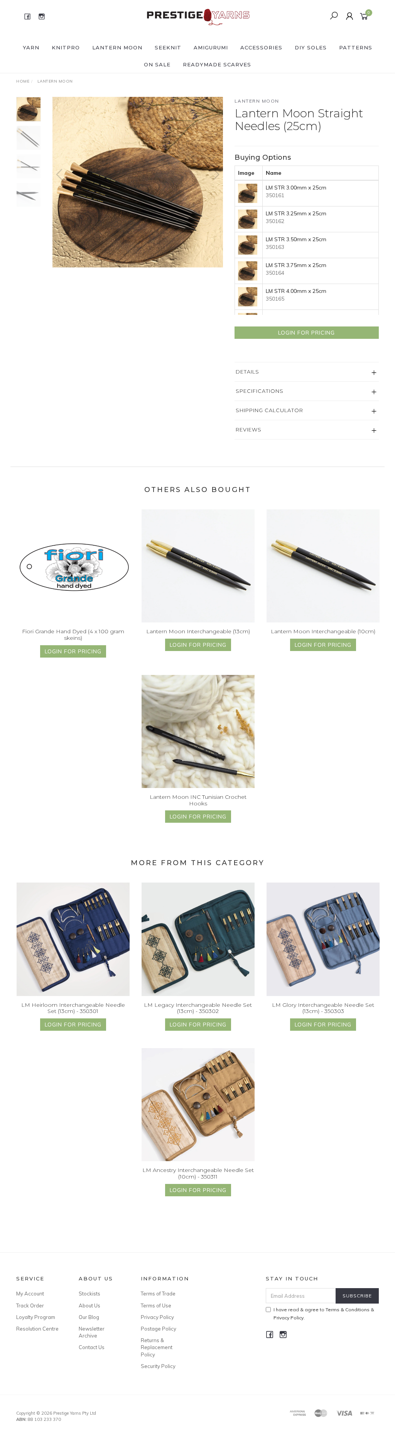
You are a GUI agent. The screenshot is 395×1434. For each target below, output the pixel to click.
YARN (31, 47)
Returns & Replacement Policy (156, 1347)
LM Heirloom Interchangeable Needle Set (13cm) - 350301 (73, 1008)
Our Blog (89, 1317)
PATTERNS (355, 47)
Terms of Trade (158, 1293)
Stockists (89, 1293)
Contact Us (92, 1347)
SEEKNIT (168, 47)
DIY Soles (311, 47)
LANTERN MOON (117, 47)
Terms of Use (156, 1305)
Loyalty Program (35, 1317)
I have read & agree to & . (323, 1314)
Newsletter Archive (92, 1332)
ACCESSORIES (261, 47)
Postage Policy (158, 1329)
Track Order (30, 1305)
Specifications (260, 391)
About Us (89, 1305)
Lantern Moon (257, 101)
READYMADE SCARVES (217, 64)
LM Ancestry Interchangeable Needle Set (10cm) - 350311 (198, 1173)
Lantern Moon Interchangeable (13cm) (198, 631)
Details (247, 372)
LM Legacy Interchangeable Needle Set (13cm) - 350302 (198, 1008)
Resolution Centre (37, 1329)
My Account (30, 1293)
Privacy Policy (157, 1317)
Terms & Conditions (348, 1309)
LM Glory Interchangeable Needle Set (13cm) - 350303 (323, 1008)
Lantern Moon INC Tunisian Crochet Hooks (198, 800)
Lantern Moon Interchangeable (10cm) (323, 631)
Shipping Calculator (269, 410)
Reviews (249, 429)
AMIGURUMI (211, 47)
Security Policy (158, 1366)
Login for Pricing (306, 332)
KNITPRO (66, 47)
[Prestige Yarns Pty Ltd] (196, 15)
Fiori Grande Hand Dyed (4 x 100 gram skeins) (73, 634)
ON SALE (157, 64)
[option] (137, 182)
